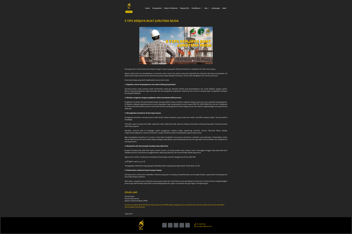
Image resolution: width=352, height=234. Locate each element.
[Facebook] (164, 225)
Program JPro (184, 8)
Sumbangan (216, 8)
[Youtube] (187, 225)
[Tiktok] (170, 225)
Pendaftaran (196, 8)
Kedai (224, 8)
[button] (196, 8)
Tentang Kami (157, 8)
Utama (147, 8)
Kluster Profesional (170, 8)
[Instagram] (176, 225)
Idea (205, 8)
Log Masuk (129, 11)
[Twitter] (181, 225)
